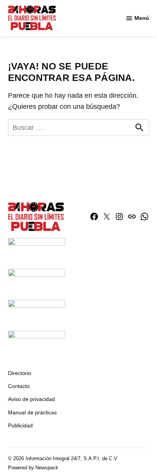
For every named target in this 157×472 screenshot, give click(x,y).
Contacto (19, 386)
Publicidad (20, 425)
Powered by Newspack (33, 467)
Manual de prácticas (32, 412)
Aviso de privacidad (31, 399)
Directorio (19, 373)
